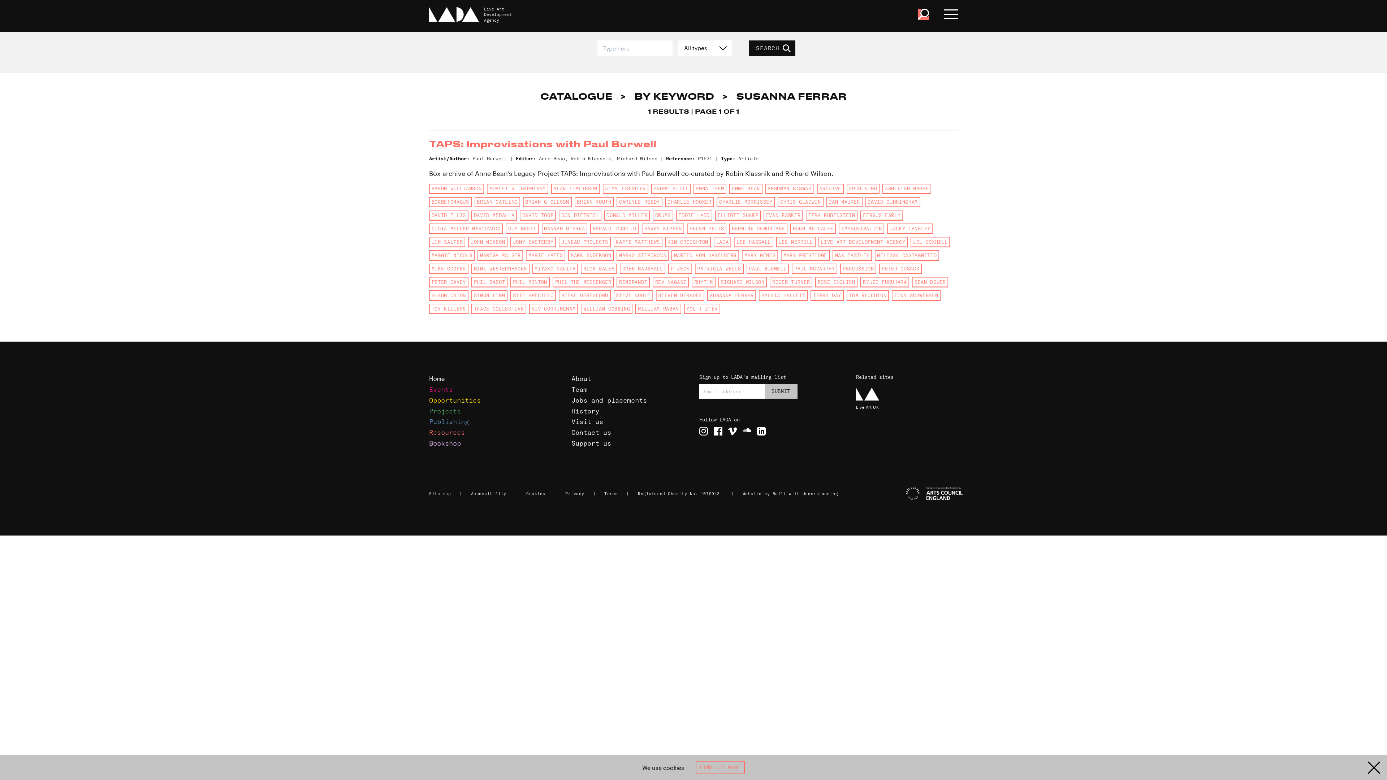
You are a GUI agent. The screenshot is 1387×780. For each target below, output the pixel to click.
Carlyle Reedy (639, 202)
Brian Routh (594, 202)
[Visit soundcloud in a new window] (747, 431)
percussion (858, 269)
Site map (440, 493)
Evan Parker (783, 215)
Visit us (587, 421)
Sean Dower (930, 282)
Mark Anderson (591, 255)
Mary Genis (760, 255)
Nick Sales (599, 269)
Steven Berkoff (680, 295)
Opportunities (455, 400)
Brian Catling (497, 202)
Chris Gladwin (800, 202)
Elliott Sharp (738, 215)
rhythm (703, 282)
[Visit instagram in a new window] (703, 431)
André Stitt (671, 188)
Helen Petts (707, 228)
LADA (722, 242)
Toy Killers (449, 309)
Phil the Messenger (583, 282)
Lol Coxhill (930, 242)
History (585, 411)
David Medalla (494, 215)
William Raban (658, 309)
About (581, 378)
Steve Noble (633, 295)
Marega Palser (500, 255)
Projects (445, 411)
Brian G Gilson (547, 202)
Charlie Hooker (689, 202)
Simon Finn (489, 295)
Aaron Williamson (457, 188)
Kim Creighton (687, 242)
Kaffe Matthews (638, 242)
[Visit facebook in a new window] (718, 431)
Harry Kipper (663, 228)
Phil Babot (489, 282)
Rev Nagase (671, 282)
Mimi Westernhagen (500, 269)
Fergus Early (881, 215)
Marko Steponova (642, 255)
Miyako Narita (555, 269)
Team (579, 389)
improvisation (861, 228)
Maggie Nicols (452, 255)
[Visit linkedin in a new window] (761, 431)
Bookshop (445, 443)
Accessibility (488, 493)
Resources (447, 432)
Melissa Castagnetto (907, 255)
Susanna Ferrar (731, 295)
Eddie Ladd (694, 215)
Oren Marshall (642, 269)
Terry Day (827, 295)
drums (663, 215)
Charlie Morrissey (745, 202)
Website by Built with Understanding (790, 493)
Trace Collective (499, 309)
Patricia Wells (719, 269)
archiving (863, 188)
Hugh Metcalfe (813, 228)
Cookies (535, 493)
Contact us (591, 432)
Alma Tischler (625, 188)
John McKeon (488, 242)
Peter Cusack (900, 269)
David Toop (538, 215)
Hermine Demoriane (758, 228)
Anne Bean (746, 188)
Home (437, 378)
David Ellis (449, 215)
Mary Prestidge (805, 255)
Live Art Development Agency (863, 242)
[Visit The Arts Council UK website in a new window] (910, 493)
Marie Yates (545, 255)
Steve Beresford (584, 295)
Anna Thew (710, 188)
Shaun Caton (449, 295)
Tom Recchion (867, 295)
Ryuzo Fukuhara (885, 282)
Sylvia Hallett (783, 295)
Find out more (720, 767)
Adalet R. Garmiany (517, 188)
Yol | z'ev (702, 309)
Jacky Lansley (910, 228)
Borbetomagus (450, 202)
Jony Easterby (533, 242)
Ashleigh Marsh (907, 188)
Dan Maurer (844, 202)
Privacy (574, 493)
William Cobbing (606, 309)
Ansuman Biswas (789, 188)
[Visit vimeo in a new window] (732, 431)
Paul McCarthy (814, 269)
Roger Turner (791, 282)
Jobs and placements (609, 400)
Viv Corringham (553, 309)
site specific (533, 295)
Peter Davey (449, 282)
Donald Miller (626, 215)
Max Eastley (852, 255)
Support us (591, 443)
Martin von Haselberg (705, 255)
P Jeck (680, 269)
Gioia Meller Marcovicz (466, 228)
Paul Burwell (767, 269)
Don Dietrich (580, 215)
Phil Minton (530, 282)
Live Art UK (867, 407)
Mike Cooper (449, 269)
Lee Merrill (795, 242)
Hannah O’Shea (564, 228)
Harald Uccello (614, 228)
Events (441, 389)
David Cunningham (893, 202)
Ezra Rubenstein (831, 215)
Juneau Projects (584, 242)
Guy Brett (522, 228)
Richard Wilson (742, 282)
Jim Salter (447, 242)
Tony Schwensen (916, 295)
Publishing (449, 421)
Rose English (836, 282)
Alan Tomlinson (575, 188)
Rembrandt (633, 282)
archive (830, 188)
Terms (611, 493)
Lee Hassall (753, 242)
